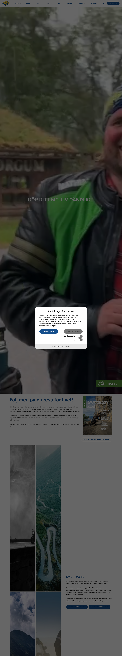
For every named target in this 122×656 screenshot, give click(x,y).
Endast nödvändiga (73, 331)
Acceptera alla (49, 331)
